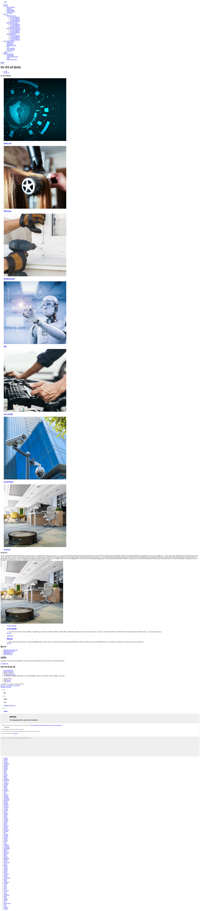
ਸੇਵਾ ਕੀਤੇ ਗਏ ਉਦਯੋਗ (9, 41)
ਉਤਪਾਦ (6, 14)
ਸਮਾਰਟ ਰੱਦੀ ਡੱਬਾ (12, 629)
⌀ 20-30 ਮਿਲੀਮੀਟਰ (15, 18)
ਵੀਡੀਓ (5, 52)
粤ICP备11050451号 (6, 687)
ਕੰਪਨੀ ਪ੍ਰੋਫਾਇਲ (11, 7)
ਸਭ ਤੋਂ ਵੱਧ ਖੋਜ (17, 685)
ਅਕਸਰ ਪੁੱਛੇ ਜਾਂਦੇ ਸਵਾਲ (12, 56)
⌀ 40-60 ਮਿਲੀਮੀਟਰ (15, 21)
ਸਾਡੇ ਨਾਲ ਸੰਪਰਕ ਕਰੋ (9, 54)
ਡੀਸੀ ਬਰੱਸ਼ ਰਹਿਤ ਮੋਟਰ (12, 23)
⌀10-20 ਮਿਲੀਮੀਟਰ (15, 17)
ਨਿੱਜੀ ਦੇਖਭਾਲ (10, 44)
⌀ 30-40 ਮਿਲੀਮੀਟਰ (15, 20)
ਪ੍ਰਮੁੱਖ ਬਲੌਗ (9, 685)
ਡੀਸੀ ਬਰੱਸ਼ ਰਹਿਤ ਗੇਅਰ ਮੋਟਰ (14, 28)
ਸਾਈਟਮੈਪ (3, 685)
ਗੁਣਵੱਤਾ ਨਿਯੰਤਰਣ (11, 11)
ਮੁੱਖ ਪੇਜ (5, 4)
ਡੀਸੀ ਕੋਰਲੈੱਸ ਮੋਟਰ (11, 34)
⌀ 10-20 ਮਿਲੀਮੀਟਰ (15, 35)
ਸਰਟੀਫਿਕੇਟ (9, 13)
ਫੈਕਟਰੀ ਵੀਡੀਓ (10, 10)
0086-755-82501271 (9, 671)
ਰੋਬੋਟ (8, 47)
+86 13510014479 (8, 670)
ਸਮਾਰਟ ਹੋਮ (9, 51)
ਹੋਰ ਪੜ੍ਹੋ (9, 633)
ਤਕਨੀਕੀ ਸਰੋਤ (10, 55)
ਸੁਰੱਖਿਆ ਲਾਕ (10, 42)
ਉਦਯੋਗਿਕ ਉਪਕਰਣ (11, 45)
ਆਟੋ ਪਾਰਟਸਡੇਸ (11, 48)
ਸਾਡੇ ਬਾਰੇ (6, 6)
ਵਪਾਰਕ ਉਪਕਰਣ (11, 49)
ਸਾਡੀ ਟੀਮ (9, 8)
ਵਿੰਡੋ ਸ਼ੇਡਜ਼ (9, 639)
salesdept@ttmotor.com (9, 674)
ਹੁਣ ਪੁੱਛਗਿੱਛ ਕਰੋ (4, 663)
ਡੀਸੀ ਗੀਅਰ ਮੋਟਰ (11, 16)
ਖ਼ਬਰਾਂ (8, 58)
